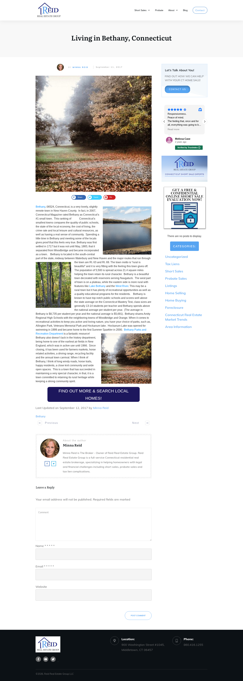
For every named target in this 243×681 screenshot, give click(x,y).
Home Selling (175, 293)
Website (41, 587)
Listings (171, 286)
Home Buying (175, 300)
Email (45, 566)
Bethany (40, 206)
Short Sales (174, 271)
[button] (204, 121)
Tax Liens (172, 264)
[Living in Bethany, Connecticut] (94, 134)
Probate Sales (176, 278)
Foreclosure (174, 307)
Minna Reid (80, 67)
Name (45, 546)
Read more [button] (173, 129)
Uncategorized (176, 257)
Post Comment (138, 615)
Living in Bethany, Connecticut (121, 37)
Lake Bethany (97, 286)
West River (122, 286)
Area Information (178, 327)
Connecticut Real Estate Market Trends (183, 317)
